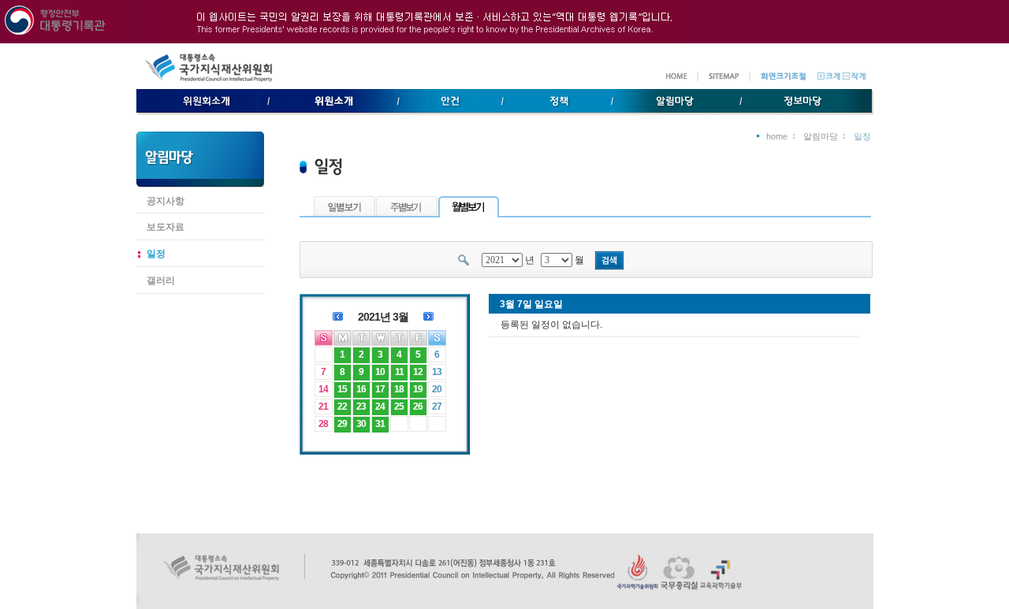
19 (418, 389)
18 (399, 389)
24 (380, 406)
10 (380, 371)
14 (323, 389)
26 (418, 406)
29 (342, 423)
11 (399, 371)
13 (436, 371)
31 (380, 423)
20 (436, 389)
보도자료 (165, 226)
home (776, 136)
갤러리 (161, 280)
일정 (156, 253)
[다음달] (428, 315)
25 (399, 406)
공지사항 (165, 200)
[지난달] (338, 315)
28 (323, 423)
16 (361, 389)
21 (323, 406)
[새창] (637, 586)
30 (361, 423)
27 (436, 406)
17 (380, 389)
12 (418, 371)
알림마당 (820, 136)
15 (342, 389)
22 (342, 406)
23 (361, 406)
